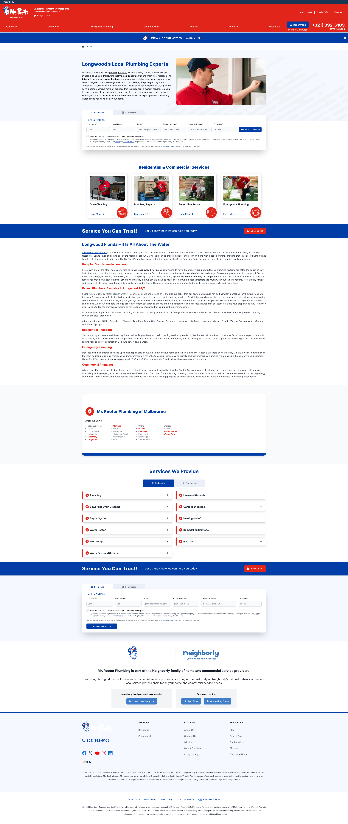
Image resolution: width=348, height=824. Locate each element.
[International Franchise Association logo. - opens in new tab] (87, 762)
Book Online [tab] (299, 24)
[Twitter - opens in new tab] (91, 753)
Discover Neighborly (139, 701)
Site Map (234, 748)
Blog (232, 730)
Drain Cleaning (98, 204)
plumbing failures (118, 72)
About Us (189, 730)
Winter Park (169, 434)
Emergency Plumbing (236, 204)
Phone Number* (170, 124)
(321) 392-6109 (97, 740)
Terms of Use (134, 799)
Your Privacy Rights (211, 799)
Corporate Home (238, 754)
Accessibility (166, 799)
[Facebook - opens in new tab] (84, 753)
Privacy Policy (128, 142)
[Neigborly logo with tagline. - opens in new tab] (201, 655)
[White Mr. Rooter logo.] (16, 12)
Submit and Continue (250, 129)
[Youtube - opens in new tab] (97, 753)
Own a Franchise (192, 748)
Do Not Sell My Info (185, 799)
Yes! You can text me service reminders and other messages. (117, 136)
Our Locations (237, 742)
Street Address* (195, 124)
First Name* (91, 124)
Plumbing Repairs (144, 204)
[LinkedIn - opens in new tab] (110, 753)
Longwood (93, 439)
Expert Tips (236, 736)
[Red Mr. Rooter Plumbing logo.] (105, 728)
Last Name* (117, 124)
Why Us (188, 742)
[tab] (102, 26)
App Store (193, 701)
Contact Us (190, 736)
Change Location (43, 16)
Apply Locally (191, 754)
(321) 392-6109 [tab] (329, 25)
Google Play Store (219, 701)
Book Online (257, 230)
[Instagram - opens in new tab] (104, 753)
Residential (99, 112)
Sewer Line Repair (189, 204)
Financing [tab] (338, 12)
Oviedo (141, 428)
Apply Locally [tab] (306, 12)
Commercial (130, 112)
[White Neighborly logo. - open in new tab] (9, 2)
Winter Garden (171, 431)
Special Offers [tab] (323, 12)
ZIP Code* (218, 124)
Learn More (95, 214)
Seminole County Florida (94, 252)
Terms (117, 142)
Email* (140, 124)
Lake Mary (92, 437)
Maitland (117, 426)
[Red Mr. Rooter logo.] (148, 655)
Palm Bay (142, 431)
